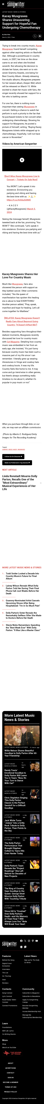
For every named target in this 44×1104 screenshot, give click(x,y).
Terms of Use (10, 1087)
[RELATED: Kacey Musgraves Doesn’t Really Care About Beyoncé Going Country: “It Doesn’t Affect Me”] (22, 321)
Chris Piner (7, 34)
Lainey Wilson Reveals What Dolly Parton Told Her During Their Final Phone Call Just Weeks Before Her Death (22, 590)
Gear (4, 979)
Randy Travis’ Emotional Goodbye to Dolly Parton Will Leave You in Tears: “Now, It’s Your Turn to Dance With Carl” (16, 776)
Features (6, 956)
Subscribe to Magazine (30, 993)
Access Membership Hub (31, 1011)
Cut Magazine (13, 341)
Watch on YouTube (9, 1047)
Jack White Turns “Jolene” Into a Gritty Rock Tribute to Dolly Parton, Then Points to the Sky (15, 825)
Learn (5, 1023)
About (10, 1063)
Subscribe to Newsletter (31, 996)
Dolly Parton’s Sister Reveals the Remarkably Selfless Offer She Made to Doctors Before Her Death (23, 615)
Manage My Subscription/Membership (32, 1016)
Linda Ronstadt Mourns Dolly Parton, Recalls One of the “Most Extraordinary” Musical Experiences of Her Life (19, 483)
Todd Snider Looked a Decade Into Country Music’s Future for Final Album (22, 576)
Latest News (30, 956)
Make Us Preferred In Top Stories (16, 463)
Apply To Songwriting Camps (30, 1001)
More (5, 1040)
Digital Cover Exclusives (7, 965)
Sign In (11, 1077)
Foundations (7, 1027)
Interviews (6, 969)
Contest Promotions (9, 1005)
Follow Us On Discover (13, 456)
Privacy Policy (10, 1092)
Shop (4, 1044)
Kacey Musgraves (19, 449)
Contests (6, 989)
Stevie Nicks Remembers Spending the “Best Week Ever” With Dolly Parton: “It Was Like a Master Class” (23, 628)
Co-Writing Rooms (9, 1034)
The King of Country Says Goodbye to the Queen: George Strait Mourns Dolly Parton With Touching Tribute (15, 893)
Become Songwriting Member (30, 1007)
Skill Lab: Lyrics (8, 1031)
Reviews (5, 983)
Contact (10, 1073)
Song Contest (7, 993)
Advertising (10, 1068)
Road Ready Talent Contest (9, 1001)
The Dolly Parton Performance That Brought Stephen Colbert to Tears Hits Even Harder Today (14, 848)
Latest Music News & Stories (14, 12)
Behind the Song (8, 960)
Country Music (7, 449)
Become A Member (10, 1082)
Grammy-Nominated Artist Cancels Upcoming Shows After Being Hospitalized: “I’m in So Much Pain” (23, 603)
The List (5, 973)
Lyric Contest (7, 996)
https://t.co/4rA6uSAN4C (19, 200)
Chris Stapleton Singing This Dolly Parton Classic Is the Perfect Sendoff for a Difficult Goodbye (16, 802)
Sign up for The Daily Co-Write (31, 961)
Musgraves (29, 106)
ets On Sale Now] (29, 179)
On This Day (6, 976)
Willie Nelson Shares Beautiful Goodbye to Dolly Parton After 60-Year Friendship (21, 753)
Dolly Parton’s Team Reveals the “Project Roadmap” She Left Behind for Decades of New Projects (15, 870)
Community (28, 989)
